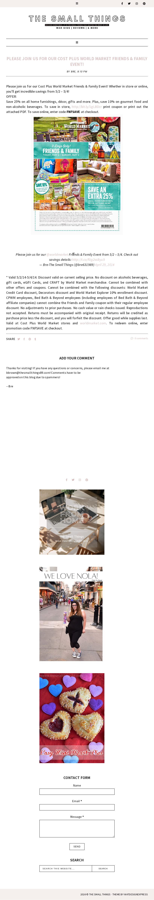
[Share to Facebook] (24, 339)
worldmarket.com (93, 323)
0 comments (141, 338)
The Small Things (100, 894)
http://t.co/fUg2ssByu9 (88, 259)
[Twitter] (129, 3)
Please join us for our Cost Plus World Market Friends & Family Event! (77, 61)
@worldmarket (57, 254)
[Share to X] (19, 339)
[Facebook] (122, 3)
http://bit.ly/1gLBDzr (87, 106)
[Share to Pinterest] (30, 339)
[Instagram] (137, 3)
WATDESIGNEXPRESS (136, 894)
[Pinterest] (144, 3)
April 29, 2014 (104, 264)
